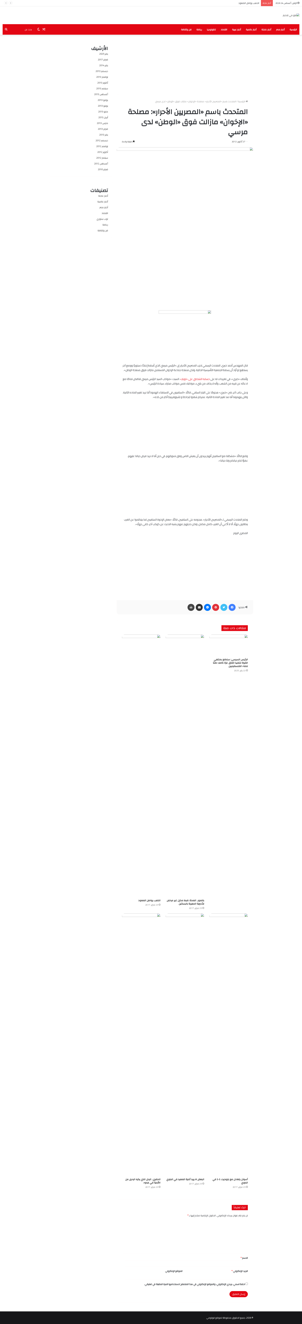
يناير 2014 (103, 65)
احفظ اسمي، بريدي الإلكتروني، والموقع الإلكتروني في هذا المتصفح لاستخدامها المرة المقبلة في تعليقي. (194, 1284)
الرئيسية (293, 29)
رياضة (199, 29)
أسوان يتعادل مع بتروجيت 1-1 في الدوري (230, 1181)
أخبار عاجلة (266, 29)
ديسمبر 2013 (102, 71)
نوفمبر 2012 (102, 146)
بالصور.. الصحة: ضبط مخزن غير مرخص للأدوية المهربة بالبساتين (185, 902)
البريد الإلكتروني (240, 1271)
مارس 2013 (102, 123)
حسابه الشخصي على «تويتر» (195, 379)
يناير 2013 (103, 135)
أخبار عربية (236, 29)
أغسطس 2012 (101, 163)
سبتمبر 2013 (102, 88)
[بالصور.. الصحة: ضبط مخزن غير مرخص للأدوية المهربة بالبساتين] (185, 766)
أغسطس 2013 (101, 94)
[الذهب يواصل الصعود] (141, 766)
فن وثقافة (186, 29)
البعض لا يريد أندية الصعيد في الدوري (185, 1179)
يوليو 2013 (103, 100)
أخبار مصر (280, 29)
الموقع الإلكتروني (173, 1271)
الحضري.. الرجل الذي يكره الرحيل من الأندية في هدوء (142, 1181)
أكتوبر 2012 (102, 152)
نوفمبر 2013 (102, 77)
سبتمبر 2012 (102, 158)
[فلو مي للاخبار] (291, 15)
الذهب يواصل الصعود (149, 900)
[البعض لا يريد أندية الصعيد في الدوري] (185, 1044)
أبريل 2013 (103, 117)
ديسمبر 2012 (102, 140)
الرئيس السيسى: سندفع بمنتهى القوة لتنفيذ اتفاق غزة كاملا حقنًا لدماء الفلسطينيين (230, 662)
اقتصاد (224, 29)
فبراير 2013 (103, 129)
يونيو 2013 (103, 106)
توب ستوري (102, 219)
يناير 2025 (103, 54)
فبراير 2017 (103, 59)
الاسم (244, 1258)
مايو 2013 (103, 111)
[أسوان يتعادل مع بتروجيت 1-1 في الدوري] (228, 1044)
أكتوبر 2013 (102, 83)
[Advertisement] (185, 64)
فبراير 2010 (103, 169)
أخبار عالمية (251, 29)
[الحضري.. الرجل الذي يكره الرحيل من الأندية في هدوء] (141, 1044)
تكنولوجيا (211, 29)
